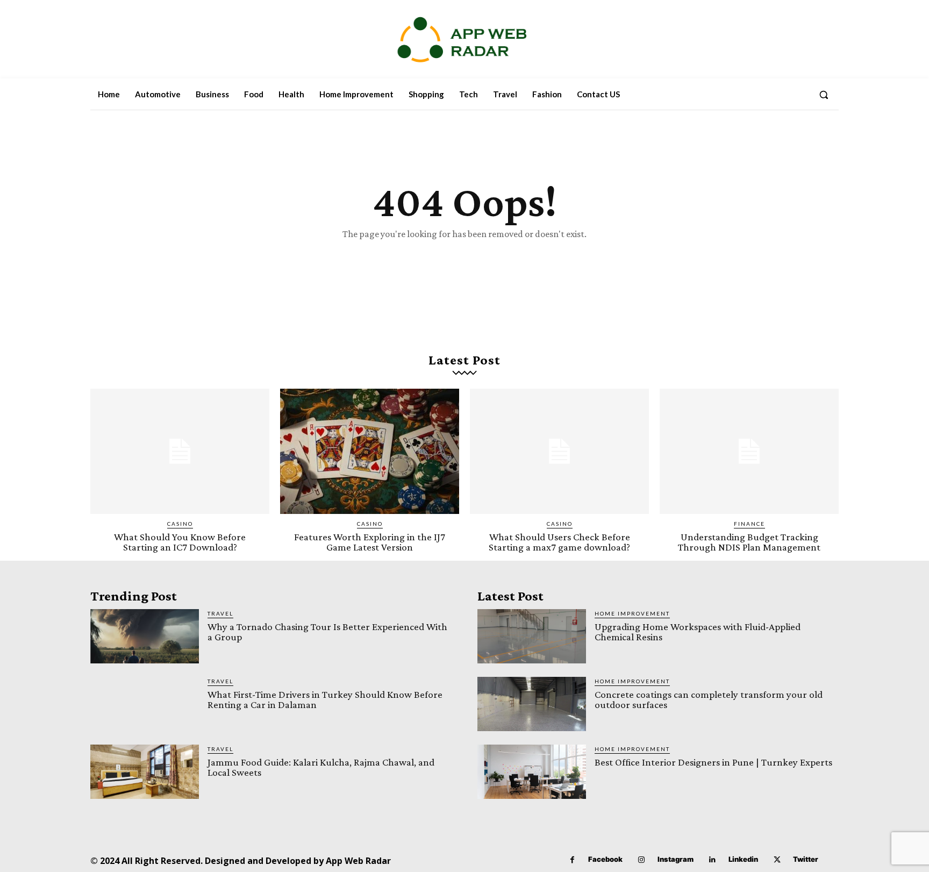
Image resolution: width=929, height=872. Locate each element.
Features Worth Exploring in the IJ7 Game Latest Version (369, 542)
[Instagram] (641, 859)
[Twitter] (777, 859)
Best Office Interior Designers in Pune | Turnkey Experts (713, 762)
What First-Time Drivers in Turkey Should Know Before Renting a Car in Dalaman (325, 699)
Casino (180, 523)
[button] (824, 95)
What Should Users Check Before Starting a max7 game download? (559, 542)
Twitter (805, 859)
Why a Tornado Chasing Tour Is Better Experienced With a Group (327, 631)
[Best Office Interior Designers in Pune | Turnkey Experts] (531, 772)
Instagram (676, 859)
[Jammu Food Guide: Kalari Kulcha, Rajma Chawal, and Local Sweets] (144, 772)
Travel (220, 613)
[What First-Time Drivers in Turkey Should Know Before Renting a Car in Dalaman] (144, 704)
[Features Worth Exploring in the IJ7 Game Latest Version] (369, 451)
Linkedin (743, 859)
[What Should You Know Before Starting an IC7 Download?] (179, 451)
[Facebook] (572, 859)
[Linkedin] (712, 859)
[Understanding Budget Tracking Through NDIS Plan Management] (749, 451)
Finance (749, 523)
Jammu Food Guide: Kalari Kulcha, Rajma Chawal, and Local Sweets (321, 767)
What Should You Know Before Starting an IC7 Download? (180, 542)
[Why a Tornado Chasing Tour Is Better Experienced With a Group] (144, 636)
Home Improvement (632, 613)
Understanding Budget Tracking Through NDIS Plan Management (749, 542)
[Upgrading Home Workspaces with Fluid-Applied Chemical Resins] (531, 636)
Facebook (605, 859)
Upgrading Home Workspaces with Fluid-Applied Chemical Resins (698, 631)
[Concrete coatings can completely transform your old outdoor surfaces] (531, 704)
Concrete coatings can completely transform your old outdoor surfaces (709, 699)
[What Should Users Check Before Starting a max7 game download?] (559, 451)
